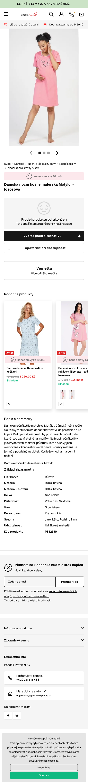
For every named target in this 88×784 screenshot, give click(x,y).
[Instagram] (17, 715)
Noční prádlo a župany (42, 164)
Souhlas (44, 775)
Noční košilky (67, 164)
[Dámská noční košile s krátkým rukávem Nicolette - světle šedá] (71, 394)
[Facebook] (8, 715)
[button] (6, 14)
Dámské (19, 164)
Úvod (7, 164)
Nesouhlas (43, 767)
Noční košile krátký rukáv (23, 168)
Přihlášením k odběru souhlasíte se (40, 593)
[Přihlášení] (61, 14)
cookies (53, 760)
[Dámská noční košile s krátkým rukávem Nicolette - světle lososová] (62, 394)
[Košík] (81, 14)
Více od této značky (44, 273)
